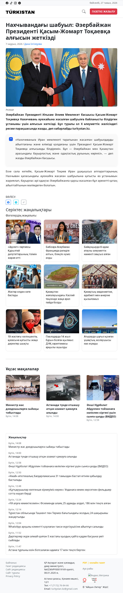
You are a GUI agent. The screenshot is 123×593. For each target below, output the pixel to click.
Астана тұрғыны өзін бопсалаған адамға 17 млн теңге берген (46, 550)
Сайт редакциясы (15, 569)
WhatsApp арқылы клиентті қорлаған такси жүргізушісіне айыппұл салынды (55, 526)
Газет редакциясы (16, 566)
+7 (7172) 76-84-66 (59, 585)
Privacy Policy (13, 576)
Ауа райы (88, 568)
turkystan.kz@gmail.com (64, 588)
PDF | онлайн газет (94, 562)
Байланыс (11, 562)
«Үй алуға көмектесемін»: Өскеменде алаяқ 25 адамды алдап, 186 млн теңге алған (59, 503)
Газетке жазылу (103, 11)
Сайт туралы (13, 572)
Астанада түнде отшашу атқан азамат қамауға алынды (42, 456)
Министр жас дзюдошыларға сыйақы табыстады (38, 447)
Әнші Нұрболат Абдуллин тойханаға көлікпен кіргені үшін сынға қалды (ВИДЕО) (58, 466)
